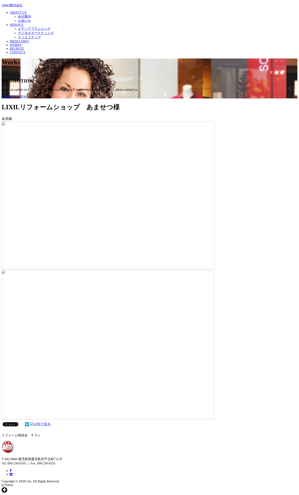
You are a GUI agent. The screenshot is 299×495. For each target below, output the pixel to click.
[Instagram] (11, 474)
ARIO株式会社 (12, 5)
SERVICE (16, 24)
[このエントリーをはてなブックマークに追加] (27, 424)
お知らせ (24, 20)
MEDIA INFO (19, 41)
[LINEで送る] (40, 424)
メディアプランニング (34, 28)
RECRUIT (17, 48)
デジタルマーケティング (36, 33)
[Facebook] (11, 470)
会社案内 (24, 16)
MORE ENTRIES (14, 96)
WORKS (16, 45)
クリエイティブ (29, 37)
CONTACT (17, 52)
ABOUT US (18, 12)
